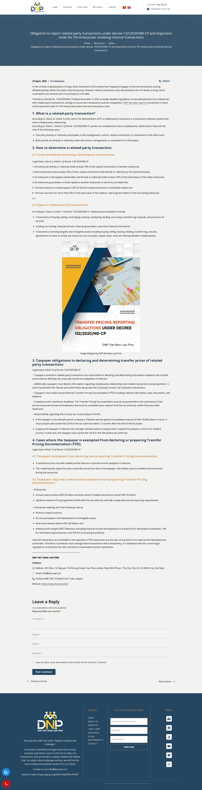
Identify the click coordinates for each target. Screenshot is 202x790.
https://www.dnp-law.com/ (54, 583)
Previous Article (39, 681)
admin (166, 81)
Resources (99, 43)
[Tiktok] (169, 737)
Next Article (165, 681)
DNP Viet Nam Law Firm (135, 102)
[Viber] (169, 764)
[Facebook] (169, 728)
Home (87, 43)
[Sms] (169, 755)
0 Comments (57, 81)
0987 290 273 (162, 4)
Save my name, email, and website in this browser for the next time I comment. (71, 662)
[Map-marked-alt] (169, 719)
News (112, 43)
